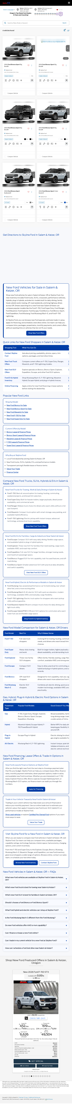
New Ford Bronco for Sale (17, 405)
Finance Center (12, 472)
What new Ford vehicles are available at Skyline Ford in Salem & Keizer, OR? (34, 878)
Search (64, 23)
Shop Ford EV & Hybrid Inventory (36, 619)
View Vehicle (25, 1066)
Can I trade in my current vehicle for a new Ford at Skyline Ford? (31, 940)
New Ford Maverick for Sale (17, 412)
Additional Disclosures (34, 1097)
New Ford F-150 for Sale (16, 415)
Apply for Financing (36, 789)
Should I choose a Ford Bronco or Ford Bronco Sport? (26, 902)
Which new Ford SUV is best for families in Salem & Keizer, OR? (31, 895)
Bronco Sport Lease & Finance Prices (21, 435)
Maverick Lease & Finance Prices (19, 439)
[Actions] (31, 65)
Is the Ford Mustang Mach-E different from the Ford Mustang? (30, 917)
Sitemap (21, 1097)
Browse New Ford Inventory (26, 863)
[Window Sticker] (32, 80)
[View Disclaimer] (21, 80)
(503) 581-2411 (37, 1018)
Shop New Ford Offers (36, 333)
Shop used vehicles (13, 814)
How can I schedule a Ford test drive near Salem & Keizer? (29, 948)
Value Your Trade (13, 469)
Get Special (37, 1061)
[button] (33, 48)
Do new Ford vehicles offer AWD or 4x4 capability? (26, 925)
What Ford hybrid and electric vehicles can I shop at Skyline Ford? (32, 910)
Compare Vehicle (13, 93)
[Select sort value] (67, 30)
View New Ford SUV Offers (36, 572)
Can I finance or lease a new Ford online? (21, 933)
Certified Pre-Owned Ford (39, 814)
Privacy (26, 1097)
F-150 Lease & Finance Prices (18, 442)
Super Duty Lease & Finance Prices (20, 445)
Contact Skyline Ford (48, 863)
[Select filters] (64, 30)
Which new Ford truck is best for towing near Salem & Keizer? (30, 887)
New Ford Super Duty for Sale (18, 419)
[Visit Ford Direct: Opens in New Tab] (49, 1099)
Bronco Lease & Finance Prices (19, 432)
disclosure (36, 1069)
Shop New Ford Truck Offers (36, 526)
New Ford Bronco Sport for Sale (19, 409)
